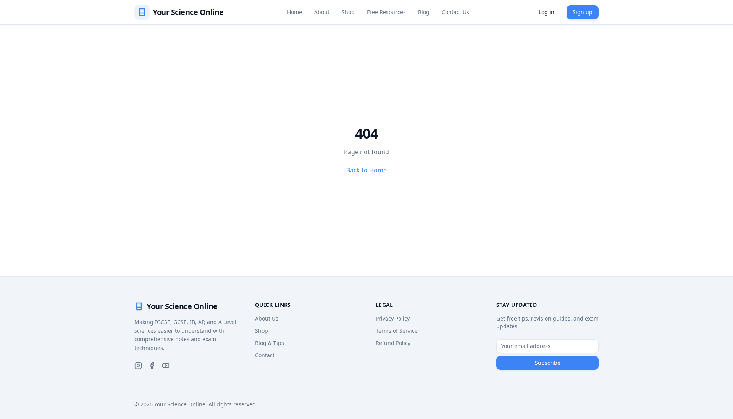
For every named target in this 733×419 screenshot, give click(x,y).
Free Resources (386, 12)
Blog (423, 12)
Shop (348, 12)
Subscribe (547, 362)
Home (294, 12)
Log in (546, 12)
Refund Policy (393, 342)
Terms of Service (397, 330)
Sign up (583, 12)
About (321, 12)
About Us (266, 318)
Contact (264, 355)
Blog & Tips (269, 342)
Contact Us (455, 12)
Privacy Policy (393, 318)
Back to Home (366, 170)
